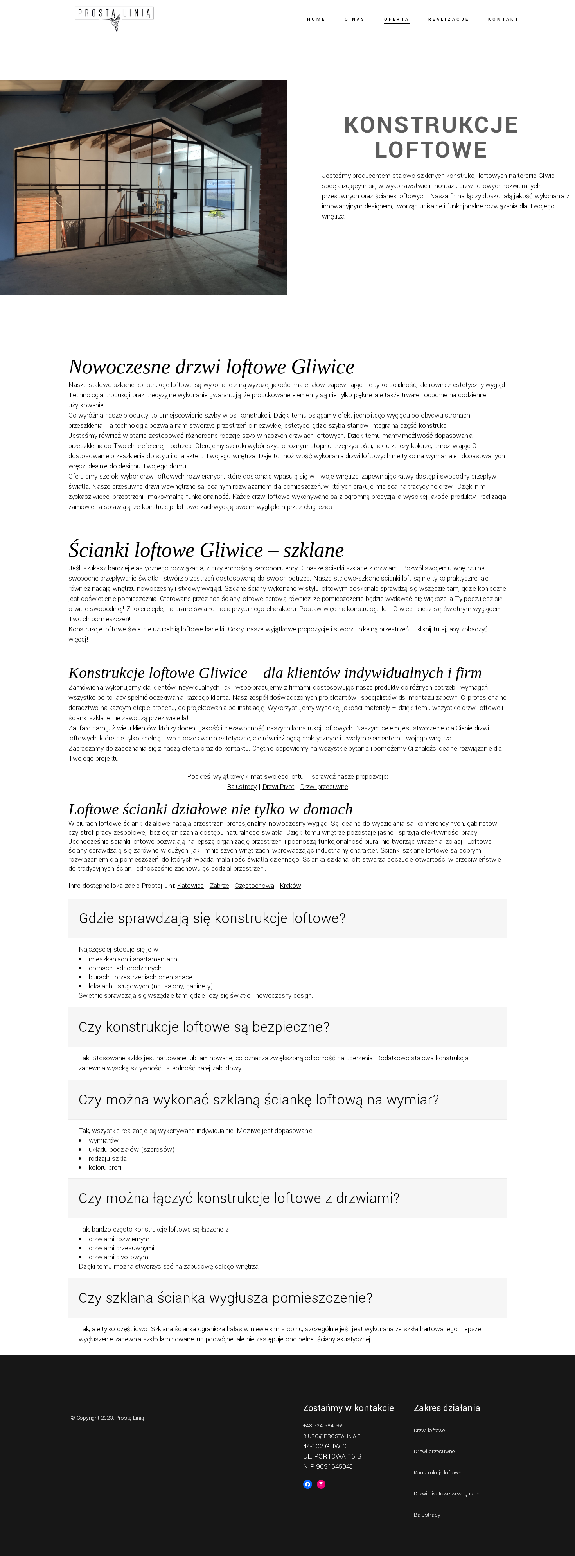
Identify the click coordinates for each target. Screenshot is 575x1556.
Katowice (190, 886)
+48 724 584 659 (323, 1425)
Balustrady (242, 787)
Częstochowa (254, 886)
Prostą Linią (129, 1418)
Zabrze (219, 886)
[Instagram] (321, 1484)
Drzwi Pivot (278, 787)
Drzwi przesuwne (324, 787)
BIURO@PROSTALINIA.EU (333, 1436)
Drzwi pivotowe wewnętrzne (446, 1493)
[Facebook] (307, 1484)
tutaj (439, 629)
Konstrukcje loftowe (437, 1472)
